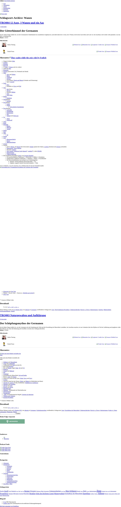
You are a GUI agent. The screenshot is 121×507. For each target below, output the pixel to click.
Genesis (13, 491)
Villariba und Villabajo (9, 396)
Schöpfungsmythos (41, 410)
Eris (23, 491)
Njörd (4, 99)
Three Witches (17, 148)
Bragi (4, 123)
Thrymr (9, 90)
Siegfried (21, 493)
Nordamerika (10, 472)
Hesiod (18, 146)
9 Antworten (3, 319)
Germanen (33, 309)
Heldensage (10, 479)
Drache (78, 491)
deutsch (25, 151)
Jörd (8, 89)
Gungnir (12, 82)
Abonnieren (6, 5)
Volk (5, 394)
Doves (11, 387)
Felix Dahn (9, 95)
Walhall (9, 115)
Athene (13, 74)
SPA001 (39, 151)
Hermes (27, 491)
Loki (4, 138)
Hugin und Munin (18, 80)
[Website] (76, 44)
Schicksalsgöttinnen (5, 311)
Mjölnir (13, 92)
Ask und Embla (23, 375)
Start (4, 3)
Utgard (5, 371)
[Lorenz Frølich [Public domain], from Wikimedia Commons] (11, 355)
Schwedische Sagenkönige (17, 107)
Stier (19, 491)
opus (17, 307)
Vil (19, 368)
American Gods (18, 151)
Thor (4, 87)
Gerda (8, 104)
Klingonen (6, 291)
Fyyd (4, 502)
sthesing (27, 309)
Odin (4, 73)
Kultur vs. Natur (112, 410)
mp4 (13, 307)
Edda (13, 61)
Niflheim (5, 362)
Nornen (5, 71)
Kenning (5, 64)
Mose (42, 491)
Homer (107, 491)
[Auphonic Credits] (97, 44)
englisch (30, 151)
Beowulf (5, 65)
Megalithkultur (7, 388)
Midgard (9, 127)
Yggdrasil (9, 77)
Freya (15, 86)
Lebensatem (3, 412)
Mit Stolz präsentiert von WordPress (9, 506)
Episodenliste (6, 8)
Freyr (4, 102)
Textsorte (5, 473)
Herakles (32, 494)
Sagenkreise (6, 464)
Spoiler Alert (6, 503)
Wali (4, 132)
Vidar (4, 121)
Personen (5, 9)
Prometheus (4, 494)
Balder (5, 96)
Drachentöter (46, 491)
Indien (8, 470)
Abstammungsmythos (12, 475)
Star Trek (13, 291)
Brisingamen (10, 113)
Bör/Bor (11, 366)
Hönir (21, 381)
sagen (62, 491)
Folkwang (15, 115)
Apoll (6, 491)
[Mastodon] (85, 44)
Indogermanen (10, 152)
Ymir (4, 363)
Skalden (5, 62)
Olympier (33, 491)
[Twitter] (100, 51)
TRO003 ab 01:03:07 (28, 293)
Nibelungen (38, 491)
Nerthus (9, 101)
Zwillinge (92, 493)
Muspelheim (14, 362)
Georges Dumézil (28, 155)
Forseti (5, 136)
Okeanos (5, 384)
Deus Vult (6, 294)
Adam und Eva (112, 493)
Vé (24, 368)
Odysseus (16, 493)
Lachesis (46, 146)
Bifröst (8, 126)
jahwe (17, 491)
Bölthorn (5, 369)
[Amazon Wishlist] (111, 44)
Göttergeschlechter (75, 309)
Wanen (11, 67)
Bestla (9, 368)
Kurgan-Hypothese (8, 397)
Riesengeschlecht (11, 139)
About (5, 6)
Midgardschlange (11, 142)
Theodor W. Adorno (8, 382)
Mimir (8, 76)
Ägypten (87, 491)
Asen (6, 67)
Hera (8, 84)
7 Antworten (3, 26)
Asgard (8, 129)
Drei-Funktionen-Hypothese (62, 309)
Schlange (73, 491)
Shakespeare (10, 148)
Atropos (58, 146)
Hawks (5, 387)
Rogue (8, 141)
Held (84, 491)
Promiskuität (10, 111)
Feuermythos (10, 476)
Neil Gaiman (10, 151)
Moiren (12, 146)
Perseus (106, 493)
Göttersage (9, 478)
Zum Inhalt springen (9, 0)
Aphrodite (9, 110)
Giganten (103, 491)
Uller (4, 133)
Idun (10, 68)
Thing (8, 118)
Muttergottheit (107, 309)
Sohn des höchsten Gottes (45, 494)
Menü (2, 0)
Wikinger (5, 390)
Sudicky (14, 149)
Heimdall (5, 124)
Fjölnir (8, 105)
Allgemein (6, 463)
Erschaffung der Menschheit (72, 410)
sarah (109, 491)
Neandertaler (6, 393)
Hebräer (9, 469)
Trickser (96, 493)
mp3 (9, 307)
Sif (7, 135)
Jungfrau (100, 309)
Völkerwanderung (11, 154)
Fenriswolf (9, 120)
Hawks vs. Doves (85, 309)
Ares (8, 74)
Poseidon (13, 384)
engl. (20, 155)
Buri (14, 365)
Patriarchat (9, 412)
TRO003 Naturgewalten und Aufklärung (23, 315)
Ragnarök (5, 70)
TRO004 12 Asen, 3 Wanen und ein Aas (22, 22)
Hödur (5, 130)
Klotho (31, 146)
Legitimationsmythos (12, 481)
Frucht (2, 491)
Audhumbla (12, 363)
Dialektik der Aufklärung (31, 382)
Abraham (11, 493)
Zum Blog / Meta (7, 484)
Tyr (4, 117)
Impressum (6, 11)
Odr (8, 114)
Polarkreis (9, 98)
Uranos (5, 144)
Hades (64, 491)
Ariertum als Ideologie (27, 394)
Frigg (4, 83)
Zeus (8, 93)
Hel (20, 86)
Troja (9, 491)
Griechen (9, 467)
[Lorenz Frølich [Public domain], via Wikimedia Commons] (28, 58)
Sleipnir (9, 79)
